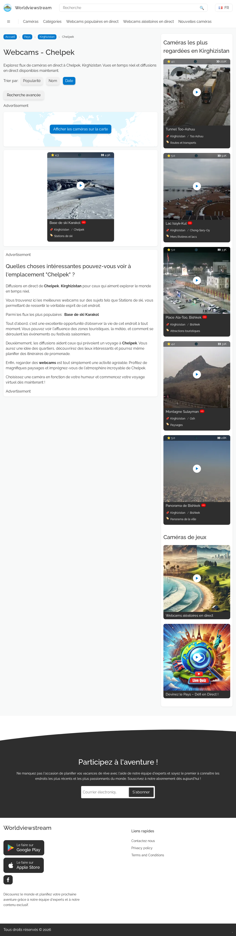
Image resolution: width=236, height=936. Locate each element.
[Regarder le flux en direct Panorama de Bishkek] (196, 501)
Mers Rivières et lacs (183, 236)
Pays (27, 36)
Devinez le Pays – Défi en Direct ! (192, 694)
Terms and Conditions (147, 855)
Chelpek (79, 229)
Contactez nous (143, 841)
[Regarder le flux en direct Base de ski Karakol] (80, 218)
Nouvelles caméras (195, 21)
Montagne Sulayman (185, 412)
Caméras (30, 21)
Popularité (32, 81)
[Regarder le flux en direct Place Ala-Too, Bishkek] (196, 312)
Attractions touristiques (185, 331)
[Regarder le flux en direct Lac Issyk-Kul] (196, 218)
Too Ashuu (196, 136)
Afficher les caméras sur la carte (80, 129)
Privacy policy (142, 848)
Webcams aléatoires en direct (148, 21)
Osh (192, 418)
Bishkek (195, 324)
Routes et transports (183, 142)
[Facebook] (8, 879)
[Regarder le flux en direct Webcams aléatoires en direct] (196, 610)
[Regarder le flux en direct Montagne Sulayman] (196, 407)
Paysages (176, 425)
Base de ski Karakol (67, 223)
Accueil (10, 36)
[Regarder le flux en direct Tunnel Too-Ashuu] (196, 124)
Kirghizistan (47, 36)
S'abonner (141, 792)
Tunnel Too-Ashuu (180, 129)
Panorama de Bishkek (185, 506)
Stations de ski (63, 236)
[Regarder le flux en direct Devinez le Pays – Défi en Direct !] (196, 689)
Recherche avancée (24, 95)
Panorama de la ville (183, 519)
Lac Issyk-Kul (178, 223)
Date (69, 81)
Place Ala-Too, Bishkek (186, 317)
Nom (53, 81)
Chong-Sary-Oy (200, 230)
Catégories (52, 21)
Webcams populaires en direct (92, 21)
